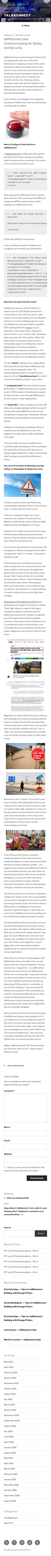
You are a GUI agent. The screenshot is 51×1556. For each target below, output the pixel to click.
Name (7, 1127)
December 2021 (11, 1383)
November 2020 (11, 1415)
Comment (9, 1091)
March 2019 (9, 1469)
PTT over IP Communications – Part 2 (21, 1267)
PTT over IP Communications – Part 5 (21, 1251)
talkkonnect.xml (13, 154)
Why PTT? (8, 1523)
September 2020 (12, 1421)
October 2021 (10, 1388)
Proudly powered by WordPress (17, 1550)
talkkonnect (17, 15)
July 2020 (8, 1431)
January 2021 (10, 1410)
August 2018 (10, 1501)
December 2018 (11, 1485)
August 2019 (10, 1453)
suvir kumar (10, 1330)
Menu (26, 25)
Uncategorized (16, 1066)
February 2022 (10, 1372)
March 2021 (9, 1405)
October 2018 (10, 1490)
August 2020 (10, 1426)
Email (7, 1140)
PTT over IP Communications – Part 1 (21, 1272)
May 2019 (8, 1458)
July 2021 (8, 1399)
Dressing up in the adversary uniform (21, 602)
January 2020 (10, 1447)
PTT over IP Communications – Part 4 (21, 1256)
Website (8, 1154)
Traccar (28, 327)
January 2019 (10, 1479)
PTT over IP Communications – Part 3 (21, 1261)
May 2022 (8, 1362)
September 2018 (12, 1495)
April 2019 (8, 1463)
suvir (27, 35)
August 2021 (10, 1394)
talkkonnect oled (27, 1330)
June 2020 (9, 1437)
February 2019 (10, 1474)
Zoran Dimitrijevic (13, 1303)
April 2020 (9, 1442)
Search (7, 1227)
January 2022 (10, 1378)
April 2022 (9, 1367)
